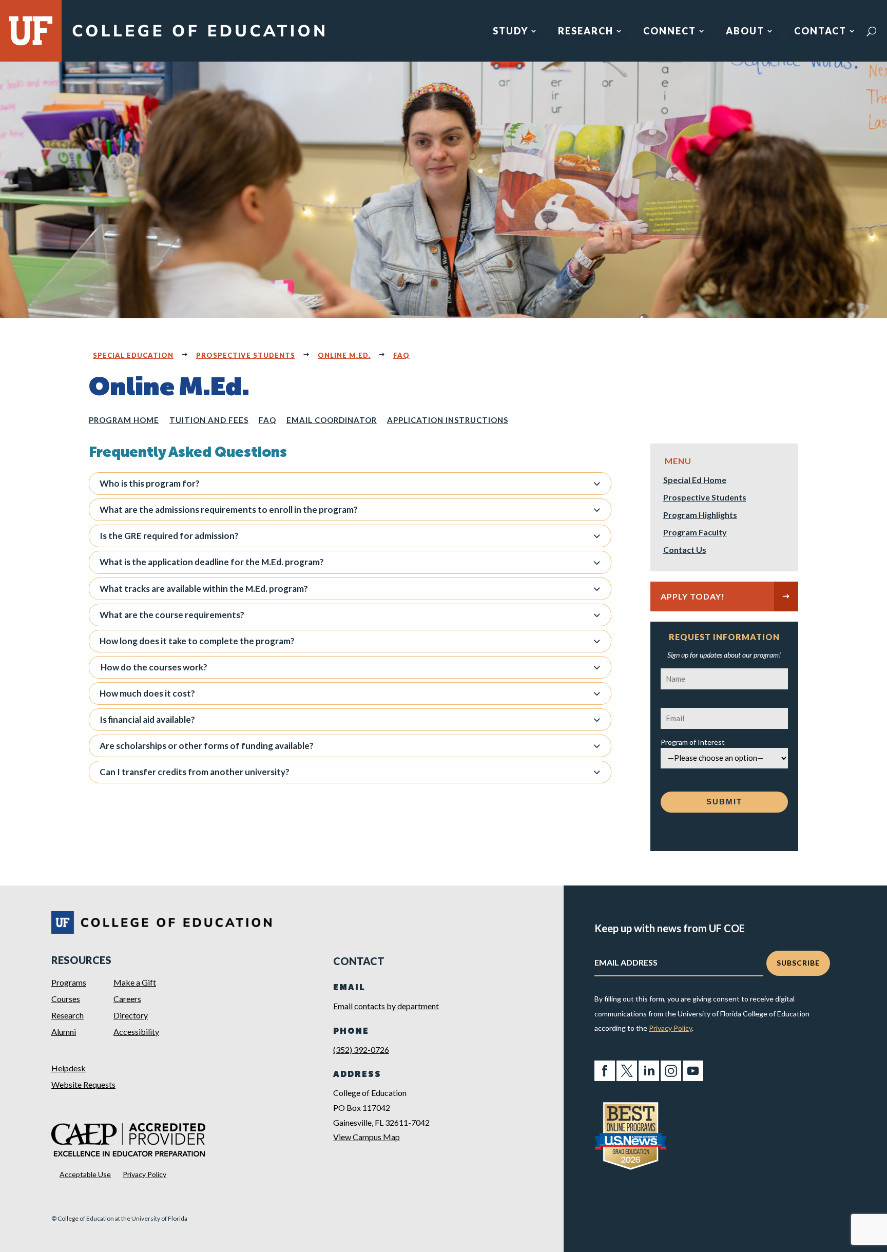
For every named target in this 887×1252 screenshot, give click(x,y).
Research (585, 31)
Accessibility (136, 1031)
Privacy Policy (144, 1174)
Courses (65, 999)
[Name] (724, 675)
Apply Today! (693, 596)
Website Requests (83, 1084)
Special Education (133, 355)
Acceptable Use (85, 1174)
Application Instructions (447, 420)
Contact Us (684, 550)
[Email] (724, 714)
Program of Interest (693, 742)
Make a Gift (134, 982)
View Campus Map (366, 1137)
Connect (669, 31)
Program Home (124, 420)
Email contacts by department (386, 1006)
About (745, 31)
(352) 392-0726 (361, 1049)
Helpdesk (68, 1068)
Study (510, 31)
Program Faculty (695, 533)
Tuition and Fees (208, 420)
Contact (820, 31)
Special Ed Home (694, 480)
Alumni (63, 1031)
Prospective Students (245, 355)
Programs (68, 982)
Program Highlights (700, 515)
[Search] (871, 31)
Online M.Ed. (344, 355)
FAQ (401, 355)
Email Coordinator (331, 420)
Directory (130, 1015)
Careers (127, 999)
